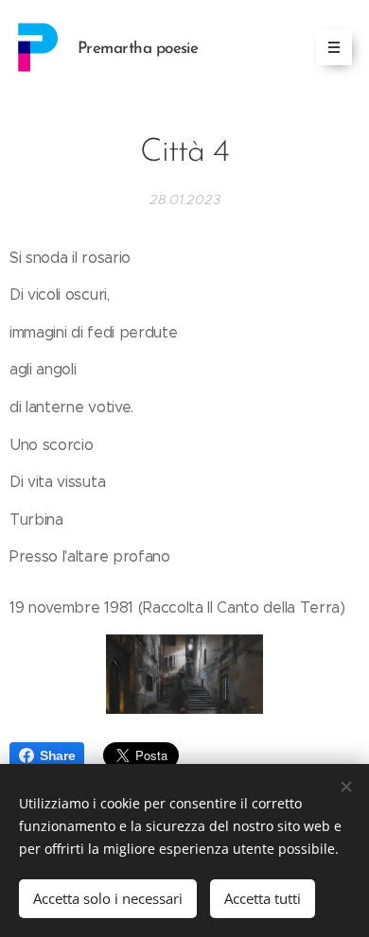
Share (57, 755)
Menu (334, 47)
